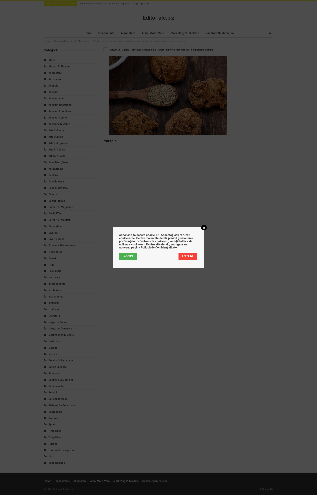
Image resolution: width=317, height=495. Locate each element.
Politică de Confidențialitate (159, 247)
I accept (128, 256)
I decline (187, 256)
